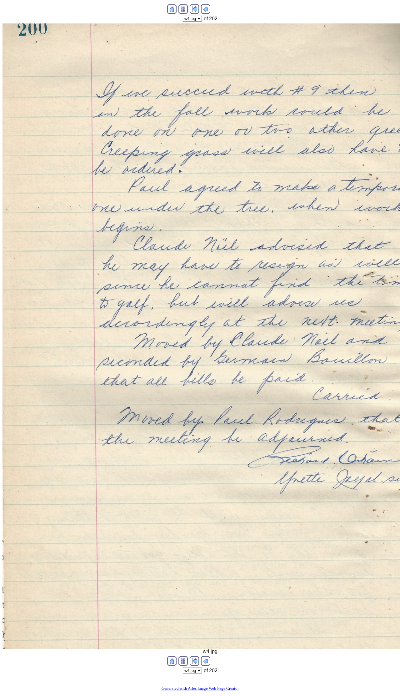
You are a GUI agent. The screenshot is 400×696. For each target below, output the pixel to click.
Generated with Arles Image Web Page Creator (200, 688)
